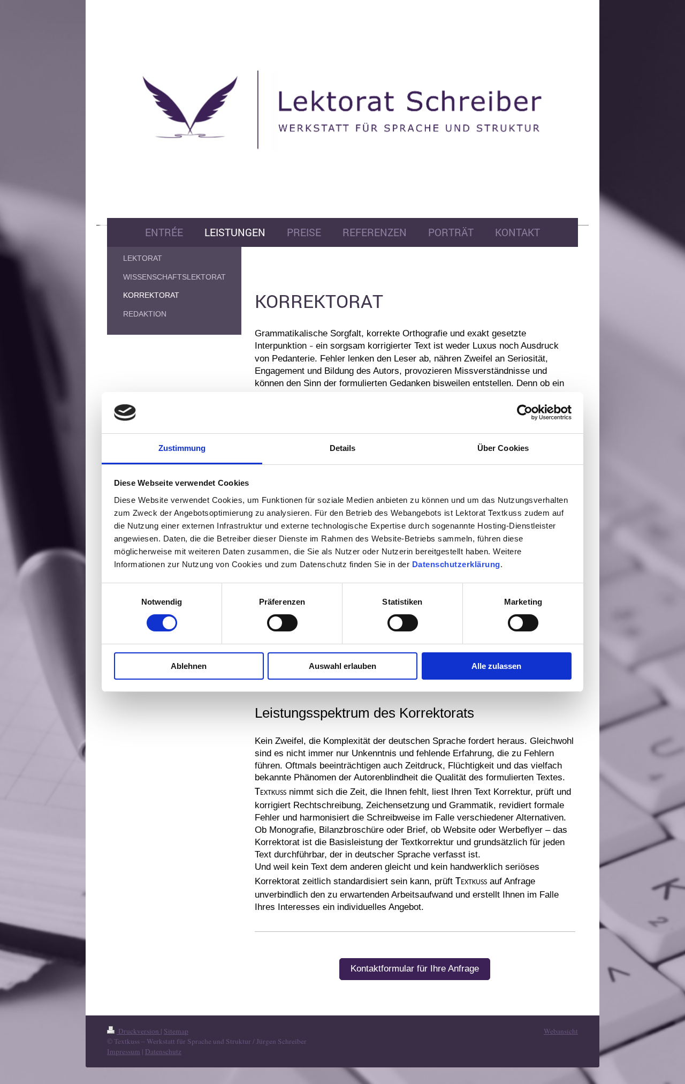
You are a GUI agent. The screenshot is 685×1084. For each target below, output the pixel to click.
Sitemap (176, 1031)
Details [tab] (343, 448)
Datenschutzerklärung (456, 564)
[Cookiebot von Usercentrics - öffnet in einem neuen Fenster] (525, 412)
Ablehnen (189, 666)
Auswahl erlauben (342, 666)
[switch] (282, 622)
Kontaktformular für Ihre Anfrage (415, 968)
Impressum (123, 1051)
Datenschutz (163, 1051)
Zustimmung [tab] (182, 448)
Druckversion (139, 1031)
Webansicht (561, 1031)
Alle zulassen (496, 666)
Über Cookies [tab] (503, 448)
